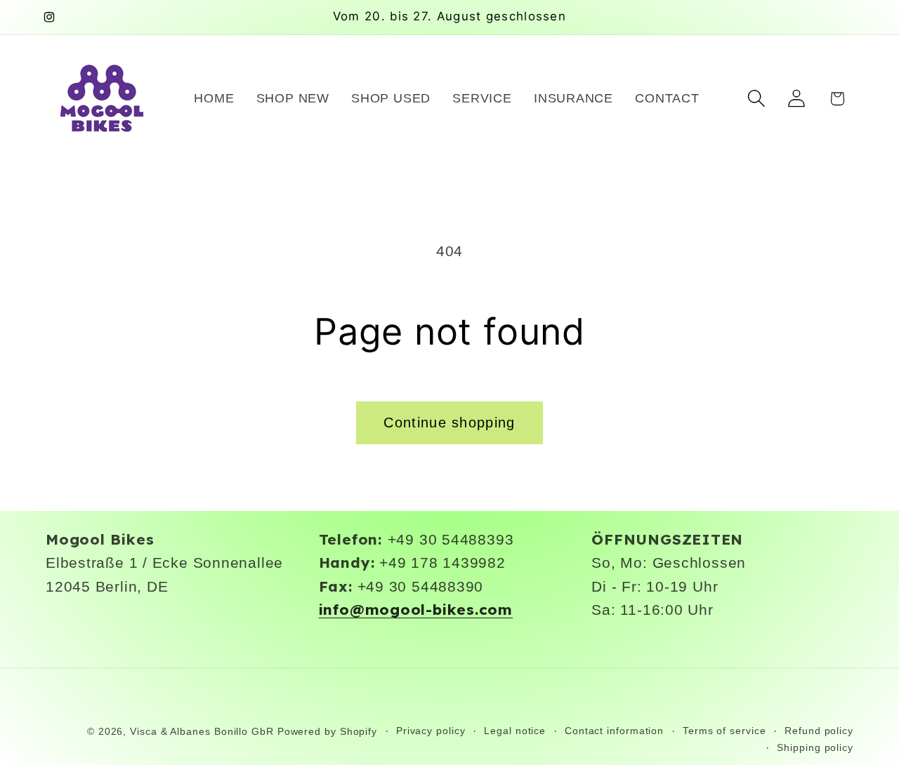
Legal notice (515, 730)
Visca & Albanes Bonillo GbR (202, 731)
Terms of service (724, 730)
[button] (757, 99)
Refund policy (819, 730)
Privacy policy (431, 730)
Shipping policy (815, 747)
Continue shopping (449, 422)
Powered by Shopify (327, 731)
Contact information (614, 730)
